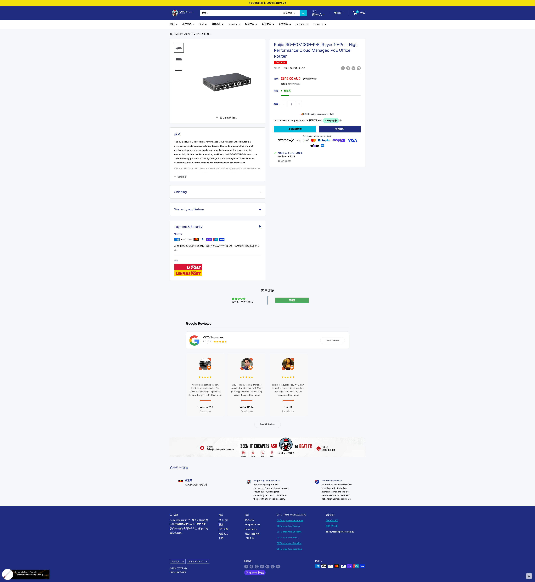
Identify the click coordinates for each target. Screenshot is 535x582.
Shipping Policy (252, 524)
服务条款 (223, 529)
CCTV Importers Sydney (288, 526)
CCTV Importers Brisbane (289, 531)
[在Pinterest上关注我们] (262, 566)
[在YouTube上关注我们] (267, 566)
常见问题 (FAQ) (252, 533)
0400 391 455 (332, 520)
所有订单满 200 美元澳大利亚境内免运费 (267, 3)
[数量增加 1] (299, 104)
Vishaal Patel (246, 407)
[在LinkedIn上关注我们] (278, 566)
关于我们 (223, 520)
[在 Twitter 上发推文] (353, 68)
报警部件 (283, 24)
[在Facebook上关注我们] (246, 566)
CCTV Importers (213, 337)
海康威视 (216, 24)
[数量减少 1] (284, 104)
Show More (216, 395)
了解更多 (249, 538)
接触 (221, 538)
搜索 (221, 524)
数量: (276, 104)
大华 (201, 24)
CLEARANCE (302, 24)
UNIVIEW (232, 24)
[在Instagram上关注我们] (257, 566)
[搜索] (303, 13)
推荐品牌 (186, 24)
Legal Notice (251, 529)
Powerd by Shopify (178, 572)
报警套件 (266, 24)
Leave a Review (332, 340)
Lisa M (288, 407)
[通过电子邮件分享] (359, 68)
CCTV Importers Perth (287, 537)
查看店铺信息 (284, 161)
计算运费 (296, 83)
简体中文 (175, 561)
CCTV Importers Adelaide (289, 543)
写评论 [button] (292, 300)
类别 (172, 24)
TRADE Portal (319, 24)
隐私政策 (249, 520)
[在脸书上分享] (343, 68)
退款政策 (223, 533)
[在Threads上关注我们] (251, 566)
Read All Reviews (267, 424)
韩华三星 (249, 24)
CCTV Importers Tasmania (289, 548)
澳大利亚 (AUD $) (196, 561)
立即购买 (339, 129)
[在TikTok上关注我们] (273, 566)
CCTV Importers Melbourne (290, 520)
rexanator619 (205, 407)
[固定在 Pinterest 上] (348, 68)
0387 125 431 (332, 526)
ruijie (277, 68)
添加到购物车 (295, 129)
